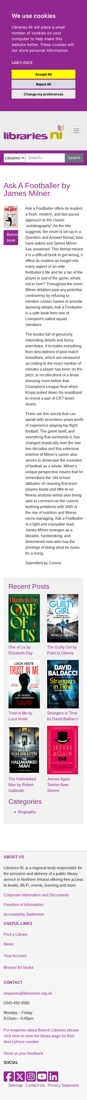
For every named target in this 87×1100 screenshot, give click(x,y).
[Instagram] (31, 1079)
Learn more (22, 62)
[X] (20, 1079)
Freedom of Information (23, 905)
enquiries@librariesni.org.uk (28, 993)
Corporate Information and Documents (36, 895)
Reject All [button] (43, 84)
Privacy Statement (63, 1085)
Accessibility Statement (24, 914)
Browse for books (18, 967)
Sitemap (15, 1085)
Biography (27, 812)
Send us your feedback (23, 1053)
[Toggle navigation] (76, 131)
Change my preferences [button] (43, 94)
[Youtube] (42, 1079)
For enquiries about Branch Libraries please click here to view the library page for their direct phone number (41, 1036)
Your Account (15, 956)
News (9, 944)
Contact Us (35, 1085)
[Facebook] (9, 1079)
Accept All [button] (43, 74)
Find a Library (15, 934)
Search (74, 158)
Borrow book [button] (12, 237)
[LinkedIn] (53, 1079)
